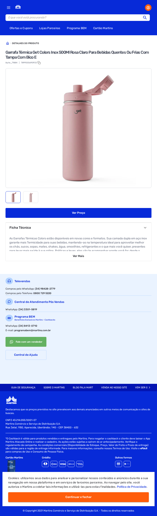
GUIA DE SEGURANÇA (23, 387)
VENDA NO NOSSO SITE (114, 387)
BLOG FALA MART (83, 387)
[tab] (13, 197)
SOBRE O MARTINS (54, 387)
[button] (146, 17)
